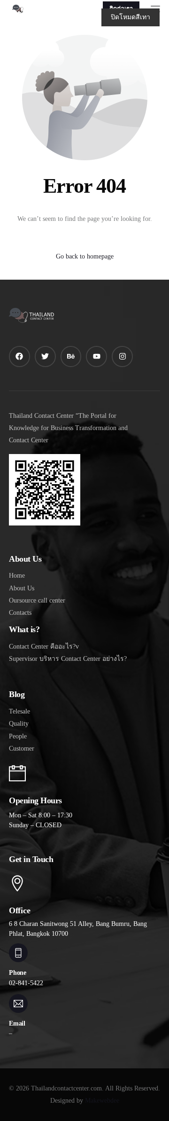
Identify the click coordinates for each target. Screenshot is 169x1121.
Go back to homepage (85, 256)
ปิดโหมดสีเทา (130, 17)
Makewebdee (102, 1100)
